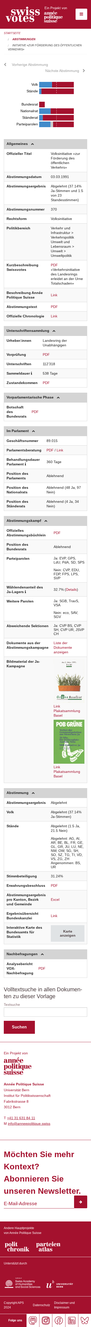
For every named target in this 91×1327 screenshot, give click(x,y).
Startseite (12, 33)
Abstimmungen (23, 39)
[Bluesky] (84, 1320)
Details (71, 589)
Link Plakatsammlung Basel (67, 710)
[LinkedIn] (71, 1320)
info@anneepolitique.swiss (29, 1124)
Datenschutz (41, 1305)
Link (54, 295)
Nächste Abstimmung (62, 71)
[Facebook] (58, 1320)
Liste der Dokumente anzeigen (63, 647)
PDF (54, 265)
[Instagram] (45, 1320)
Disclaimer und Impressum (64, 1305)
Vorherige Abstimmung (30, 65)
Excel (55, 899)
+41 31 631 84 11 (21, 1118)
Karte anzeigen (68, 933)
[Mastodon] (32, 1320)
